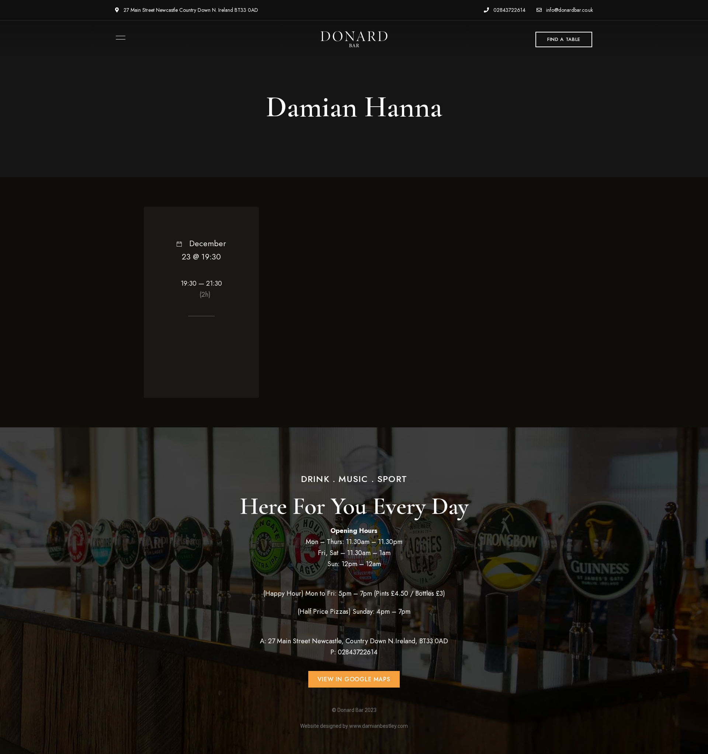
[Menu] (118, 37)
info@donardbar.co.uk (569, 10)
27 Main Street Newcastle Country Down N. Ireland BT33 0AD (190, 10)
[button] (563, 39)
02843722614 (508, 10)
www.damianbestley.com (378, 726)
